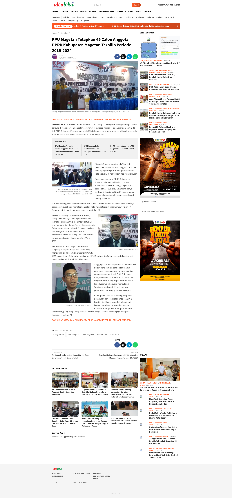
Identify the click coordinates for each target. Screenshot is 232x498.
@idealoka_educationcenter (153, 211)
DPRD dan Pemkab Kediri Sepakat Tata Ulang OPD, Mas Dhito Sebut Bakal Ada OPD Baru (65, 422)
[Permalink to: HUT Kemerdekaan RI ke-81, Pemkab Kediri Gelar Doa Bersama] (65, 380)
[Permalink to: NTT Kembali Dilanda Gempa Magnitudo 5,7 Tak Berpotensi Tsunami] (160, 47)
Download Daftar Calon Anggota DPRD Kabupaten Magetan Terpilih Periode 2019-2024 (118, 355)
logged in (66, 437)
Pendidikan (153, 125)
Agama (151, 70)
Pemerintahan (154, 72)
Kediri (170, 70)
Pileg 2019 (114, 334)
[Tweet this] (123, 56)
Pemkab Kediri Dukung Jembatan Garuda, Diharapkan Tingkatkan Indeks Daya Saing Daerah (122, 393)
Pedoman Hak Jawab (81, 473)
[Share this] (117, 56)
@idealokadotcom (149, 201)
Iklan (54, 483)
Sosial (159, 61)
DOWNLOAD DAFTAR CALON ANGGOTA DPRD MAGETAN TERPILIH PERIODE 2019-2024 (91, 119)
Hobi (164, 408)
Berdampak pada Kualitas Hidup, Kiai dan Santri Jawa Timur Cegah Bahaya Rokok (71, 355)
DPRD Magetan (73, 334)
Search (136, 5)
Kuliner (171, 448)
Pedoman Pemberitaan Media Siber (101, 476)
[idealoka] (63, 4)
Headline (153, 61)
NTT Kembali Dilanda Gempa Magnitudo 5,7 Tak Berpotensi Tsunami (160, 64)
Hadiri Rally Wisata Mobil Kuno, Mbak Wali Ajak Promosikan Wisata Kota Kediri (163, 415)
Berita (146, 61)
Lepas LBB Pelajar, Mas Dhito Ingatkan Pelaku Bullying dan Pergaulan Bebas (162, 129)
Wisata (142, 385)
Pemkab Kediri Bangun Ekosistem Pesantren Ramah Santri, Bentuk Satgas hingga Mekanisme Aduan (94, 422)
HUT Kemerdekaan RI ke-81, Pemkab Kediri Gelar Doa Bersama (117, 26)
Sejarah (167, 383)
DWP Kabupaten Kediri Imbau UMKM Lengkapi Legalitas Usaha (164, 88)
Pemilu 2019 (102, 334)
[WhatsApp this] (135, 56)
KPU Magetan (88, 334)
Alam (141, 61)
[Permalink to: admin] (54, 56)
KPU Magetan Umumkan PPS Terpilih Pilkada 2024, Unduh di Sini (122, 149)
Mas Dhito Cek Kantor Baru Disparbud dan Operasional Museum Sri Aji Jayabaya (159, 388)
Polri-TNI (153, 111)
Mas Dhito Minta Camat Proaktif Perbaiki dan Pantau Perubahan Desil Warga (124, 420)
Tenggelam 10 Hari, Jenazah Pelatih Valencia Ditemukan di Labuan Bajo (163, 441)
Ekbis (157, 85)
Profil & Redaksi (80, 483)
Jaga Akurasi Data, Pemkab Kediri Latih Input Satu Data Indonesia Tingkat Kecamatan (94, 392)
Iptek (164, 94)
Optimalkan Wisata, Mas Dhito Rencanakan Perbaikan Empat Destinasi (163, 429)
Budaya (148, 383)
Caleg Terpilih (58, 334)
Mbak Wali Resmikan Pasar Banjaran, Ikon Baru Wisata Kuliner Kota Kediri (161, 401)
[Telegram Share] (129, 56)
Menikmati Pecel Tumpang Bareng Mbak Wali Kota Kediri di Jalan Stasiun (163, 455)
